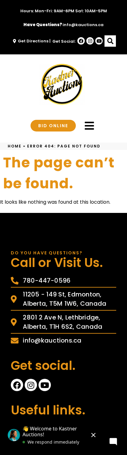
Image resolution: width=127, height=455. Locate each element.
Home (15, 146)
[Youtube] (99, 41)
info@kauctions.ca (83, 25)
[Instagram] (90, 41)
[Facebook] (81, 41)
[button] (110, 41)
